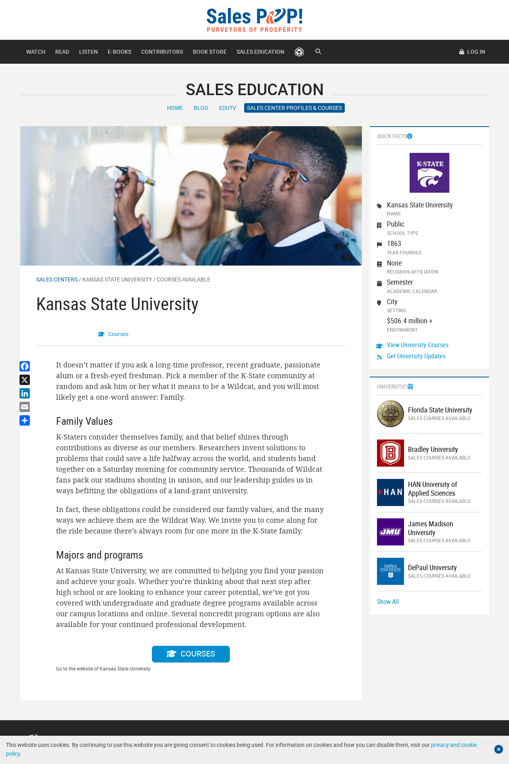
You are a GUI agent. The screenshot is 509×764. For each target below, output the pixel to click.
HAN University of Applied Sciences (432, 488)
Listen (88, 51)
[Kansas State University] (191, 195)
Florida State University (440, 410)
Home (175, 107)
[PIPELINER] (299, 52)
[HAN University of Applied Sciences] (390, 492)
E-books (119, 51)
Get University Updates (416, 356)
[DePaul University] (390, 570)
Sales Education (260, 51)
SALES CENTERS (57, 279)
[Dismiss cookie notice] (498, 749)
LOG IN (475, 51)
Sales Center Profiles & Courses (294, 107)
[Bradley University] (390, 452)
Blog (201, 107)
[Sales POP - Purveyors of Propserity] (254, 19)
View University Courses (418, 344)
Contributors (162, 51)
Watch (35, 51)
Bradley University (433, 449)
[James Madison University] (390, 531)
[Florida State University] (390, 413)
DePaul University (432, 567)
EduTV (227, 107)
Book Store (210, 51)
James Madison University (430, 528)
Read (62, 51)
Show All (388, 601)
